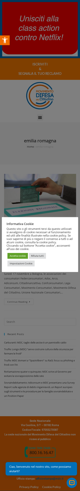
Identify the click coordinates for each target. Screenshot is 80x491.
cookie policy (47, 242)
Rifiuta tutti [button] (37, 255)
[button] (5, 40)
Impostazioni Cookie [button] (21, 263)
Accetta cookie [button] (18, 255)
